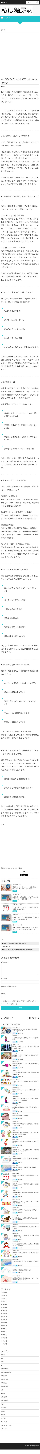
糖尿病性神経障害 (6, 1372)
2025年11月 (4, 1298)
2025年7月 (4, 1310)
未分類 (14, 891)
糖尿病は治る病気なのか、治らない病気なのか (26, 1210)
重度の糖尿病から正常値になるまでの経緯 (24, 1167)
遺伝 (2, 1358)
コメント (15, 868)
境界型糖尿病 (4, 1400)
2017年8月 (4, 1341)
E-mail (4, 986)
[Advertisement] (20, 53)
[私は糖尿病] (17, 11)
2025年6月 (4, 1313)
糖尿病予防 (4, 1376)
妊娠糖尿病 (4, 1397)
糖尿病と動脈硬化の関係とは (21, 1116)
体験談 (3, 1411)
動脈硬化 (3, 1407)
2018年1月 (4, 1325)
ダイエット (4, 1422)
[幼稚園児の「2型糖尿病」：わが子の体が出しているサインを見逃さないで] (6, 900)
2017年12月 (4, 1329)
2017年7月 (4, 1344)
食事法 (3, 1354)
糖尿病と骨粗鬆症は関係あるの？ (22, 1270)
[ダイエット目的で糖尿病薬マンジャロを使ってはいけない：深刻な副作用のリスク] (6, 930)
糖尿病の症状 (4, 1379)
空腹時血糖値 (4, 1386)
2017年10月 (4, 1335)
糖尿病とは (4, 1383)
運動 (2, 1361)
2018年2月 (4, 1322)
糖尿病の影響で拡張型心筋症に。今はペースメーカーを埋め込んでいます (26, 1278)
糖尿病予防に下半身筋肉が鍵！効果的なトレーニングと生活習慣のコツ (25, 1133)
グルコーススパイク (6, 1425)
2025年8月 (4, 1307)
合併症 (3, 1404)
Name (4, 978)
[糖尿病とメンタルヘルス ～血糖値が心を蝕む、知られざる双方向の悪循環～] (6, 889)
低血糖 (3, 1414)
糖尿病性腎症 (4, 1369)
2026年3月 (4, 1292)
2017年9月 (4, 1338)
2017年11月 (4, 1332)
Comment (5, 962)
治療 (2, 1390)
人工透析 (3, 1418)
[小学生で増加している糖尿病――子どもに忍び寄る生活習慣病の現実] (6, 920)
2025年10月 (4, 1301)
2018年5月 (4, 1319)
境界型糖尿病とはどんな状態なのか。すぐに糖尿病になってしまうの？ (26, 1150)
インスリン (4, 1429)
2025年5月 (4, 1316)
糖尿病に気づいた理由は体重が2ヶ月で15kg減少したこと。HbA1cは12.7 (25, 1099)
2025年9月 (4, 1304)
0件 (4, 86)
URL (4, 993)
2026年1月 (4, 1295)
